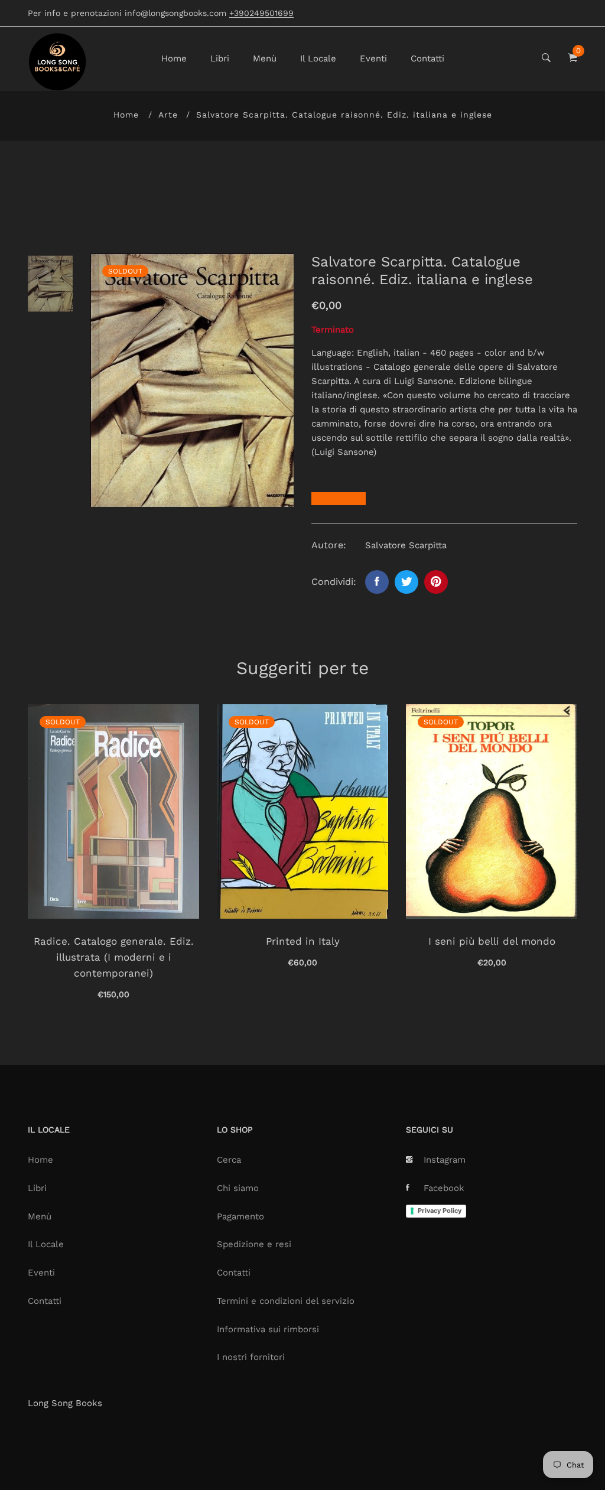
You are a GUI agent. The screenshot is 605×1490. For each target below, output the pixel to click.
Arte (168, 114)
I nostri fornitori (251, 1357)
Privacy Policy (439, 1210)
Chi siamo (238, 1188)
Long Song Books (65, 1403)
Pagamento (240, 1216)
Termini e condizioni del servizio (285, 1301)
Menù (265, 58)
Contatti (427, 58)
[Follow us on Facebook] (377, 582)
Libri (219, 58)
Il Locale (318, 58)
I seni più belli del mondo (491, 941)
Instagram (445, 1159)
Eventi (373, 58)
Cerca (229, 1159)
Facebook (444, 1188)
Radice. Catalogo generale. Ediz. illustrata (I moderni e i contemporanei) (114, 957)
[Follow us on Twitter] (406, 582)
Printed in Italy (303, 941)
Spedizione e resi (254, 1244)
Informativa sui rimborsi (268, 1329)
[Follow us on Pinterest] (436, 582)
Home (174, 58)
